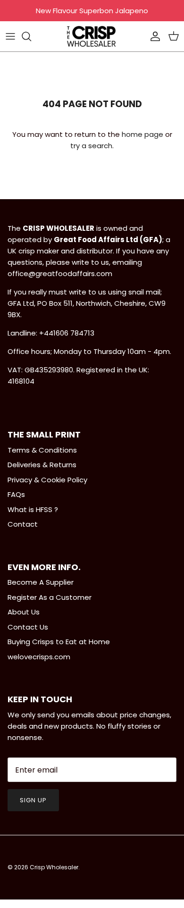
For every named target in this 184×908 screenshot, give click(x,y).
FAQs (16, 494)
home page (142, 134)
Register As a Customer (50, 597)
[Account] (152, 36)
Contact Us (28, 627)
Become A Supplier (41, 582)
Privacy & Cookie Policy (47, 480)
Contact (23, 524)
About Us (24, 612)
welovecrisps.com (39, 657)
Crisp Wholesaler (54, 867)
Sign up (33, 800)
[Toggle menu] (10, 36)
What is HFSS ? (33, 509)
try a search (91, 146)
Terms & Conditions (42, 450)
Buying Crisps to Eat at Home (59, 642)
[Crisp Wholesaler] (92, 36)
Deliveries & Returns (42, 465)
